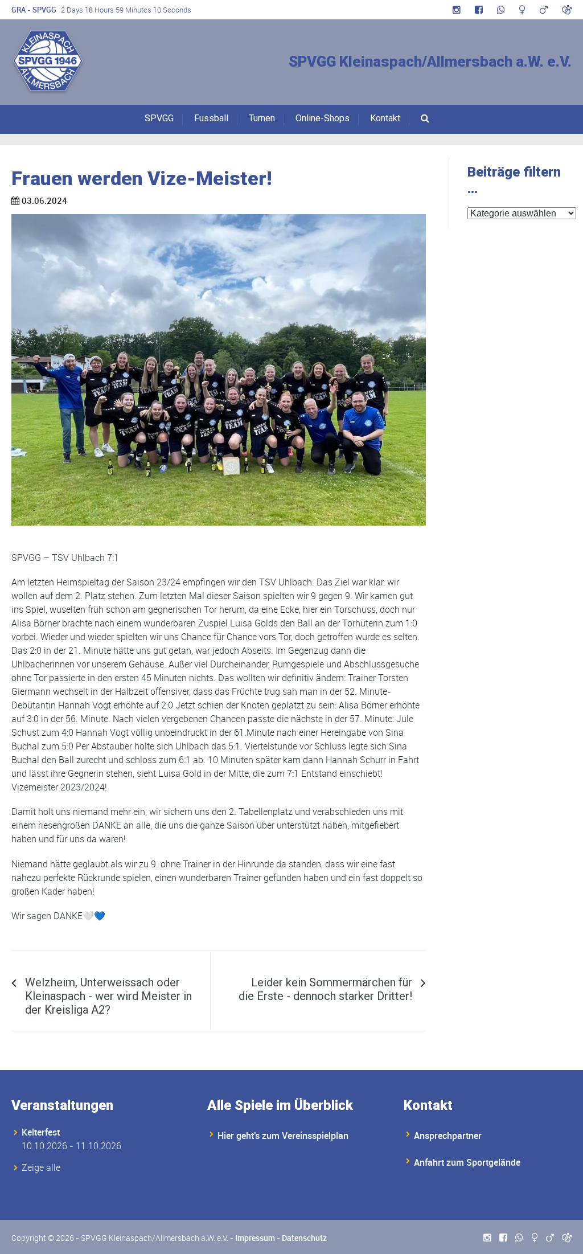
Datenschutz (304, 1237)
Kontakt (385, 118)
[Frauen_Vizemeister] (218, 370)
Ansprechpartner (448, 1135)
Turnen (262, 118)
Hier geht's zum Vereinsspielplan (282, 1135)
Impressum (255, 1237)
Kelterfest (41, 1132)
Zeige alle (41, 1167)
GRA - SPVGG (33, 10)
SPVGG (159, 118)
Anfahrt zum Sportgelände (467, 1162)
